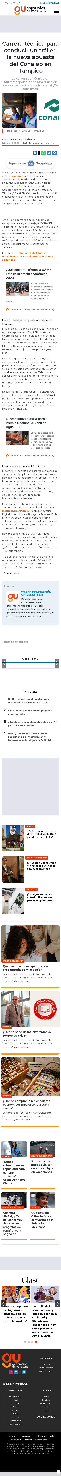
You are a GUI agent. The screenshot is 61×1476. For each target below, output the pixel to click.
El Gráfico (15, 1403)
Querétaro (46, 1400)
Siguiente (57, 1303)
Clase (15, 1400)
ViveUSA (15, 1414)
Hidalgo (46, 1410)
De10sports (15, 1407)
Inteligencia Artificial (16, 511)
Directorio (10, 1436)
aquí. (38, 567)
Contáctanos (25, 1436)
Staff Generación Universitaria (38, 143)
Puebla (46, 1396)
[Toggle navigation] (56, 12)
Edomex (15, 1417)
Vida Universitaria (46, 1371)
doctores (17, 176)
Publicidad (41, 1436)
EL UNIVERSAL (15, 1396)
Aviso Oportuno (15, 1424)
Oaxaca (46, 1407)
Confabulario (15, 1421)
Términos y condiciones (36, 1440)
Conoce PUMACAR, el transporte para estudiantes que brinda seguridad (27, 256)
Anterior (3, 1303)
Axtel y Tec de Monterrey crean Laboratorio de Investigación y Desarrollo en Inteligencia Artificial (29, 737)
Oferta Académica (23, 139)
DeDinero (15, 1410)
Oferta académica (46, 1368)
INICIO (6, 139)
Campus (46, 1364)
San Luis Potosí (46, 1403)
